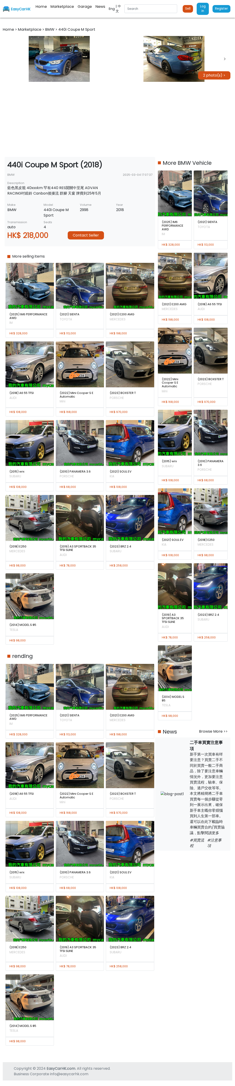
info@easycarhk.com (69, 1074)
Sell (187, 8)
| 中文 (118, 8)
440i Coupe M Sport (76, 29)
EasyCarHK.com (61, 1068)
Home (9, 29)
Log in (203, 8)
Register (221, 8)
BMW (50, 29)
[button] (59, 59)
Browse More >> (213, 731)
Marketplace (30, 29)
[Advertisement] (117, 119)
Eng (112, 8)
